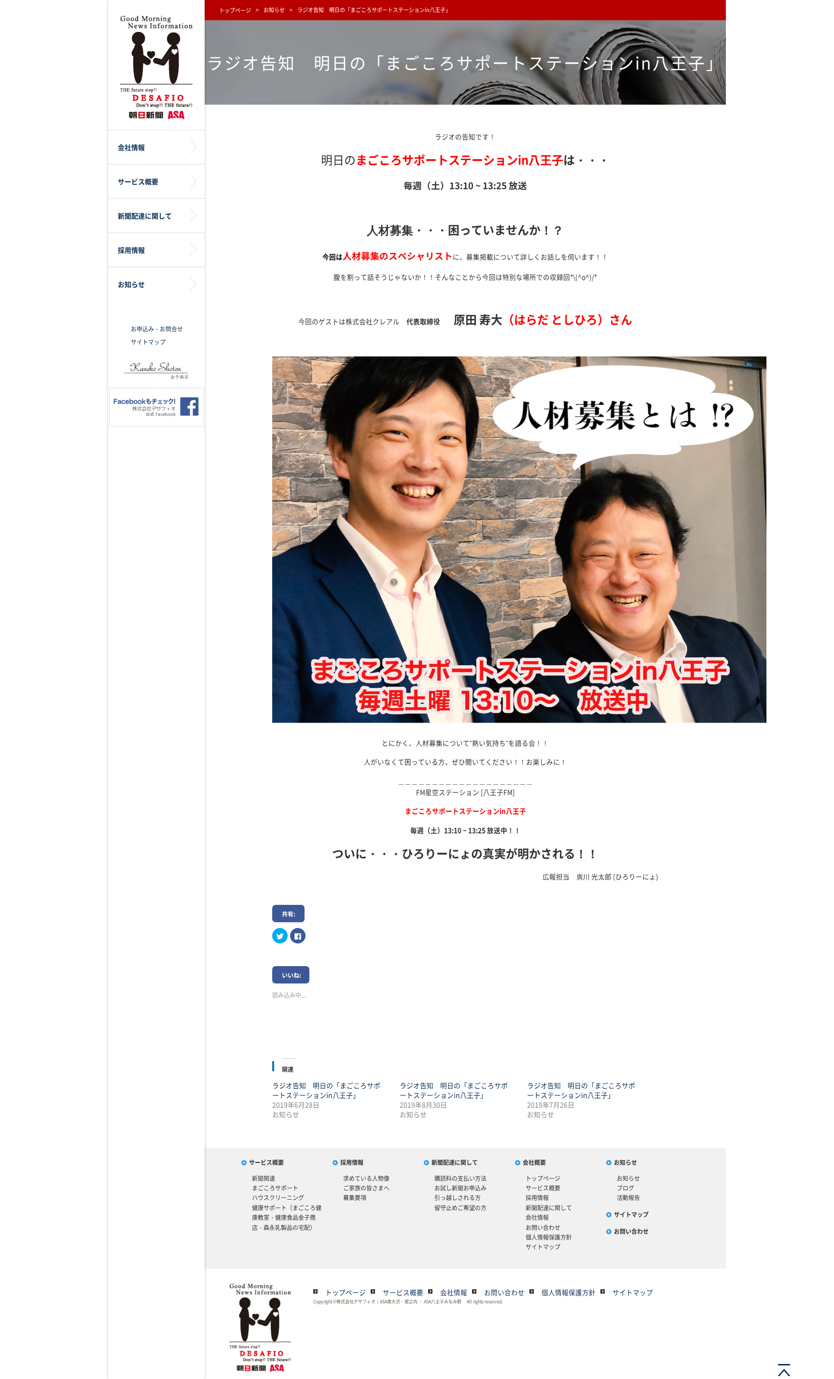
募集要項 (354, 1197)
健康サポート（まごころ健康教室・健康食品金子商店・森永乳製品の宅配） (286, 1217)
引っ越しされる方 (457, 1197)
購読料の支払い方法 (460, 1178)
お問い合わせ (543, 1227)
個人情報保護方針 (549, 1237)
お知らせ (274, 10)
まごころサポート (275, 1188)
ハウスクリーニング (278, 1197)
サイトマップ (148, 342)
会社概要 (534, 1162)
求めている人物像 (366, 1178)
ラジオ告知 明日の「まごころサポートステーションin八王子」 (326, 1090)
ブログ (625, 1188)
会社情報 (537, 1217)
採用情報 (351, 1162)
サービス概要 (266, 1162)
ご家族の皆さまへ (366, 1188)
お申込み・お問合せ (157, 329)
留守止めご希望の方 (460, 1207)
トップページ (235, 10)
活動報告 (628, 1197)
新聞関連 (263, 1178)
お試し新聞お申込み (460, 1188)
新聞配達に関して (454, 1162)
